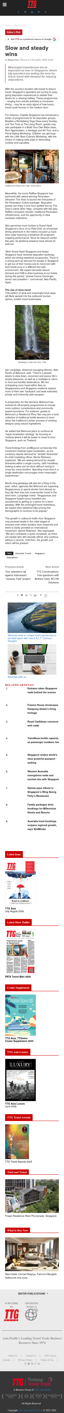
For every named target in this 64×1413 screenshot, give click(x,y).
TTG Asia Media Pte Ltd (30, 1410)
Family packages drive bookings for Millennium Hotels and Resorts (41, 808)
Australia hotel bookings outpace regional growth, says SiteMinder (42, 825)
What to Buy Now (17, 1230)
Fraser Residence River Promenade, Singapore (31, 1216)
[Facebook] (18, 12)
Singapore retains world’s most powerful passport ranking (42, 758)
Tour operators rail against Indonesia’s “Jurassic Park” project (18, 575)
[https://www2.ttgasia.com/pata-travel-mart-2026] (20, 951)
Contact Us (31, 1355)
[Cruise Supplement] (20, 1014)
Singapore (40, 553)
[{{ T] (32, 39)
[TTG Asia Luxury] (20, 1079)
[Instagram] (25, 12)
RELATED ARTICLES (19, 684)
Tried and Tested (17, 1172)
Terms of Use (47, 1359)
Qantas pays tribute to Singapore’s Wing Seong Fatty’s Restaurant (41, 791)
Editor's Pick (13, 32)
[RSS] (45, 12)
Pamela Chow (13, 59)
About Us (12, 1355)
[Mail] (38, 12)
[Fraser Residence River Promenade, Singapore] (32, 1196)
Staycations (12, 557)
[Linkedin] (32, 12)
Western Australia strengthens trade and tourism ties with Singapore (43, 775)
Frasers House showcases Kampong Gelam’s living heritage (42, 708)
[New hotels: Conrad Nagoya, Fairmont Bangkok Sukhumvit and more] (32, 1254)
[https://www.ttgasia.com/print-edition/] (20, 883)
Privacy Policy (25, 1359)
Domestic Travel (23, 553)
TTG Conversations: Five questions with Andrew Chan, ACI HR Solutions (47, 577)
